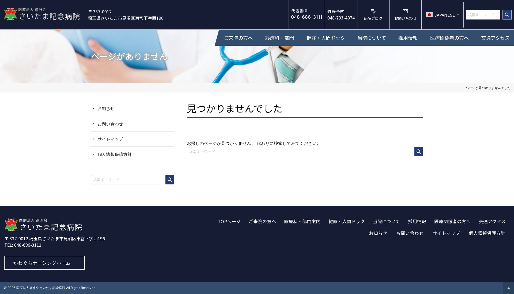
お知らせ (106, 108)
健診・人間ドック (346, 221)
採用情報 (417, 221)
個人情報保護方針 (114, 154)
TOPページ (229, 221)
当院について (386, 221)
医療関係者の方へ (452, 221)
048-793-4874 (341, 14)
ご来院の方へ (262, 221)
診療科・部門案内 (302, 221)
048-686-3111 (27, 245)
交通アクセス (492, 221)
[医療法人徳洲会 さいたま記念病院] (43, 230)
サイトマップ (110, 139)
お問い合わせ (110, 124)
